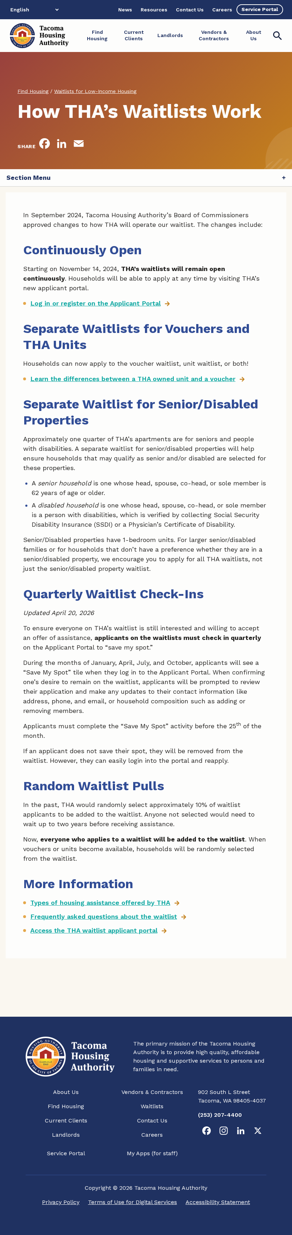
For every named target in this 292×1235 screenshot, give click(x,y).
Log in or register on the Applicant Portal (95, 303)
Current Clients (66, 1120)
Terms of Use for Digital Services (132, 1202)
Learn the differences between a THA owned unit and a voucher (132, 378)
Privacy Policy (60, 1202)
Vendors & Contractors (152, 1092)
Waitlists (152, 1106)
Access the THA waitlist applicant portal (93, 930)
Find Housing (66, 1106)
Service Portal (66, 1153)
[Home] (39, 35)
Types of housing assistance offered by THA (100, 902)
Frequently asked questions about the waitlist (103, 916)
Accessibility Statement (218, 1202)
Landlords (66, 1134)
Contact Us (152, 1120)
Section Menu (28, 177)
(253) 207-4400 (220, 1114)
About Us (66, 1092)
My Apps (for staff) (152, 1153)
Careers (152, 1134)
